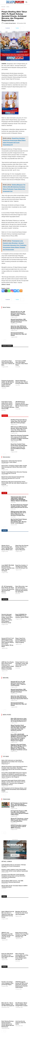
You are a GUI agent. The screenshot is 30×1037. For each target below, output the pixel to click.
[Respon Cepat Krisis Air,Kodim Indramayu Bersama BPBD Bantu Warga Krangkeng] (21, 631)
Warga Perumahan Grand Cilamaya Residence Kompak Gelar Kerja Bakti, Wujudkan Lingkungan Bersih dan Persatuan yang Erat (18, 727)
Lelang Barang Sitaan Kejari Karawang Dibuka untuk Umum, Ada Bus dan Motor (8, 363)
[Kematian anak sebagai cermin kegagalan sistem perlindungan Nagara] (8, 975)
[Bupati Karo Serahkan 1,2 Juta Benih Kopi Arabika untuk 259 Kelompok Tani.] (21, 558)
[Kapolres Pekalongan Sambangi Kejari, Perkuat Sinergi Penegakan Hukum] (21, 374)
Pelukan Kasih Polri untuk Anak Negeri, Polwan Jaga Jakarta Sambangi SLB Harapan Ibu (21, 664)
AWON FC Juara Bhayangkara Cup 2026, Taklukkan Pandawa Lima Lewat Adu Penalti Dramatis (8, 935)
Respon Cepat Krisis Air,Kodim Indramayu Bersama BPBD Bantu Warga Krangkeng (20, 640)
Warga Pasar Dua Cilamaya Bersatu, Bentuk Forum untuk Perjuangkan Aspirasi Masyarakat (21, 547)
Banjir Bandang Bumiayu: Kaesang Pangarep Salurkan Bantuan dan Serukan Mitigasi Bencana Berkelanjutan (8, 1023)
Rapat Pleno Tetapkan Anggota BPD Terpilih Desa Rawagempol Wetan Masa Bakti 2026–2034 (14, 467)
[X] (6, 291)
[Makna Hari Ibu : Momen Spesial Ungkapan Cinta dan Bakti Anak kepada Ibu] (8, 996)
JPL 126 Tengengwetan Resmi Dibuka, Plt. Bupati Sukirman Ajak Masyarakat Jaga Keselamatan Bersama (8, 589)
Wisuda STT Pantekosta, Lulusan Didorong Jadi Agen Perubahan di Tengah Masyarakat (19, 820)
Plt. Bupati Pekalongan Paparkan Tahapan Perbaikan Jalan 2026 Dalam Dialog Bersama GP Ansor (19, 506)
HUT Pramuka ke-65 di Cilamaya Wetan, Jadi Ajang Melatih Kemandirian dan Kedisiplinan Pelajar (14, 789)
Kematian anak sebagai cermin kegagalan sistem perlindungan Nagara (7, 983)
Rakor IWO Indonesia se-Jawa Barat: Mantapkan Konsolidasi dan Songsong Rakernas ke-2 (19, 720)
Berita (8, 6)
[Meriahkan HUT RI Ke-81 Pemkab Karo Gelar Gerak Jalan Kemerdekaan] (21, 905)
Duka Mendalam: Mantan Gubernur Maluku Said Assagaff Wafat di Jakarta (21, 1004)
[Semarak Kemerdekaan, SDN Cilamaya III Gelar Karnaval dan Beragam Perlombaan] (6, 321)
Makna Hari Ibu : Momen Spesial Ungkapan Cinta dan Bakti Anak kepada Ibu (8, 1004)
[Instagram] (12, 291)
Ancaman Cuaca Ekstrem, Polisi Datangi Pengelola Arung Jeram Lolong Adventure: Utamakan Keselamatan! (13, 876)
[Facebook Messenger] (15, 291)
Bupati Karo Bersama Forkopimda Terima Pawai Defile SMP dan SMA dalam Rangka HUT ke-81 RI (14, 483)
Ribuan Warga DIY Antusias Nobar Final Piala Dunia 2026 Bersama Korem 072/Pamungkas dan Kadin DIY (21, 956)
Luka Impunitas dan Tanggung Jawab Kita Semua (20, 1022)
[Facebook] (3, 291)
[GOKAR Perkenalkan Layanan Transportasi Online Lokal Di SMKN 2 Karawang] (6, 827)
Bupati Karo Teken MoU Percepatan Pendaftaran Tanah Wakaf (12, 461)
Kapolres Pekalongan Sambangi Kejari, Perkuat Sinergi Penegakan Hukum (21, 382)
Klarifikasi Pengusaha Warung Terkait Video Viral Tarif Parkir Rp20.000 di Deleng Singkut (19, 421)
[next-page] (5, 340)
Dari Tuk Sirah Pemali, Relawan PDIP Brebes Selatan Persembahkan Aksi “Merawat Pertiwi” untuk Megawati (19, 521)
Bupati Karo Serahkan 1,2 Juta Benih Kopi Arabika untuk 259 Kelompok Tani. (21, 566)
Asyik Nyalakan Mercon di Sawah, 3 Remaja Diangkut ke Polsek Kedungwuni (14, 865)
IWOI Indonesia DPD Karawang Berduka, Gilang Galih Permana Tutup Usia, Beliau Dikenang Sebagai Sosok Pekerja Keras (19, 429)
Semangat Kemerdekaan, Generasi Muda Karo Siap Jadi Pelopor (19, 334)
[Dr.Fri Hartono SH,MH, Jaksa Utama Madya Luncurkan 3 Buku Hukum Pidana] (21, 354)
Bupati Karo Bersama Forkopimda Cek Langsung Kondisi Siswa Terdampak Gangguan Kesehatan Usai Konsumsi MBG (19, 438)
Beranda (3, 6)
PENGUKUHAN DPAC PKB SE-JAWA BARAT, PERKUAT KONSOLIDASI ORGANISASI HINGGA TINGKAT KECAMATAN (19, 499)
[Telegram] (18, 291)
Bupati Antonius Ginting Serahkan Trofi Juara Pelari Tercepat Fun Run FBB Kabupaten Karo (21, 934)
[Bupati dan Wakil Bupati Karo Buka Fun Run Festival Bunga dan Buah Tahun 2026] (8, 947)
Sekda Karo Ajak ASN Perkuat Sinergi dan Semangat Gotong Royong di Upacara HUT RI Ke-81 (19, 327)
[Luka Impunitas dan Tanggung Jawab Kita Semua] (21, 1014)
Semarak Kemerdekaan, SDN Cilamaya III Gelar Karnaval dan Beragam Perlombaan (19, 321)
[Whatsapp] (9, 291)
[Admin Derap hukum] (3, 23)
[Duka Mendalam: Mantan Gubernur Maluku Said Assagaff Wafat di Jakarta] (21, 996)
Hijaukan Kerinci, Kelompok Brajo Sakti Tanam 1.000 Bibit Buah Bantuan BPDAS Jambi (7, 547)
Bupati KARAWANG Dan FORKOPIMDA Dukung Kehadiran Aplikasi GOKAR (21, 616)
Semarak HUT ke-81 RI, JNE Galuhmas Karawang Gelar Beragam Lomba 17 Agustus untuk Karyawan (18, 313)
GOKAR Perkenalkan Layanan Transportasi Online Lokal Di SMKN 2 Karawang (18, 826)
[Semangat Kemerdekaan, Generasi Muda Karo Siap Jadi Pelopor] (6, 335)
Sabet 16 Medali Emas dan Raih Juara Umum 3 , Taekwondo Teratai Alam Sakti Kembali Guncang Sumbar (8, 914)
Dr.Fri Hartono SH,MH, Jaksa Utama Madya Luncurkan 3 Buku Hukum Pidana (21, 363)
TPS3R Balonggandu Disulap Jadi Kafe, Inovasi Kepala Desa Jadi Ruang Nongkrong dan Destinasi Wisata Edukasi (21, 984)
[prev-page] (2, 340)
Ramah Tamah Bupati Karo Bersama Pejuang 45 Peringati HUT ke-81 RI (14, 472)
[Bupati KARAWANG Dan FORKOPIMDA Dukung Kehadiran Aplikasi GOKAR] (21, 607)
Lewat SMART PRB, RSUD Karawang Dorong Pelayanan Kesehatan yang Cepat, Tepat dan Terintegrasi (8, 567)
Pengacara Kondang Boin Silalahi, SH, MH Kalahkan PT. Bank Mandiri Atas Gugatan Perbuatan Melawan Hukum (8, 383)
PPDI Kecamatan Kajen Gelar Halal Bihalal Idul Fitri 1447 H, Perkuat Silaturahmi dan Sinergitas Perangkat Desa (18, 513)
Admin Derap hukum (10, 23)
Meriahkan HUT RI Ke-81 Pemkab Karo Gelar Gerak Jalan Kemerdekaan (21, 913)
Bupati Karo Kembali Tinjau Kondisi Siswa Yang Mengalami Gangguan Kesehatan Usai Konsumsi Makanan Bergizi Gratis (19, 447)
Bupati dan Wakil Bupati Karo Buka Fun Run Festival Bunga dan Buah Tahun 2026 (7, 956)
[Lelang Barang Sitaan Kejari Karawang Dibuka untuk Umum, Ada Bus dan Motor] (8, 354)
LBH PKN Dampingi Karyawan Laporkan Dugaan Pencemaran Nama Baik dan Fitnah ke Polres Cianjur (21, 404)
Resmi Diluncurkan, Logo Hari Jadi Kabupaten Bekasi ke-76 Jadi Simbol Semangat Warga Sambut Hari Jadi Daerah (21, 589)
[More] (22, 28)
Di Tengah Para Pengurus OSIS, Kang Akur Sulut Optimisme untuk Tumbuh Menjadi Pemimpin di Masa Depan (19, 812)
